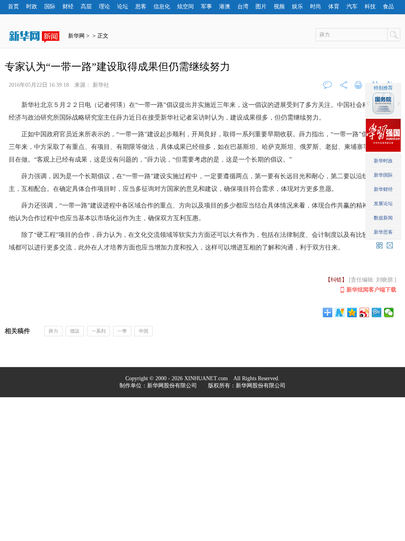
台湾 (242, 7)
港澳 (224, 7)
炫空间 (185, 7)
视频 (279, 7)
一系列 (98, 331)
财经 (68, 7)
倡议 (74, 331)
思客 (140, 7)
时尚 (315, 7)
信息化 (161, 7)
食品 (388, 7)
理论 (104, 7)
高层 (86, 7)
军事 (206, 7)
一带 (122, 331)
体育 (333, 7)
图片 (261, 7)
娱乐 (297, 7)
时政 (31, 7)
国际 (49, 7)
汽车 (352, 7)
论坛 (122, 7)
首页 (13, 7)
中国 (143, 331)
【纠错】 (336, 280)
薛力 (53, 331)
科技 (370, 7)
